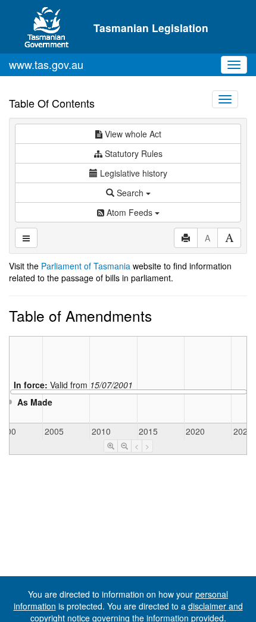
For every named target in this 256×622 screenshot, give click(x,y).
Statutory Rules (132, 153)
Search (130, 193)
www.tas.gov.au (46, 64)
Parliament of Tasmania (85, 266)
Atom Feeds (129, 212)
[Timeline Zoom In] (111, 446)
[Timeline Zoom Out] (124, 446)
